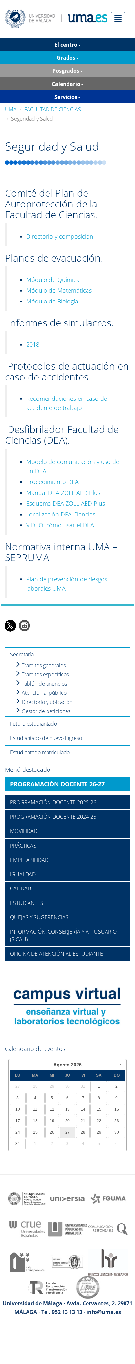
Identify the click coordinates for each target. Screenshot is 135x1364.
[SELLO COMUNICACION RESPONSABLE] (108, 1228)
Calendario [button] (66, 84)
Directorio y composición (59, 236)
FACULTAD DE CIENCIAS (52, 109)
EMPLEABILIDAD (29, 860)
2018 (32, 344)
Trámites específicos (44, 674)
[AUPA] (67, 1228)
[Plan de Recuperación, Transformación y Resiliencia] (47, 1287)
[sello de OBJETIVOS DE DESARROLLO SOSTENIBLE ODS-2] (27, 1198)
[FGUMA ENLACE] (108, 1198)
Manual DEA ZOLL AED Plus (63, 493)
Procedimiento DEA (52, 482)
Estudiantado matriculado (40, 752)
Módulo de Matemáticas (59, 290)
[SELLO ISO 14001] (67, 1261)
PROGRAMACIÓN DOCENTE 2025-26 (53, 802)
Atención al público (43, 692)
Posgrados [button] (65, 70)
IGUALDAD (23, 874)
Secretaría (22, 654)
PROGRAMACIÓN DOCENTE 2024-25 (53, 816)
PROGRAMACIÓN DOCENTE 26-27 (57, 784)
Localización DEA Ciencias (60, 514)
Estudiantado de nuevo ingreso (46, 738)
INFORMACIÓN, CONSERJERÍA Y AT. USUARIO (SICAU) (63, 935)
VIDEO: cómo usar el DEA (60, 525)
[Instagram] (24, 625)
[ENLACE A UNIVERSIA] (67, 1198)
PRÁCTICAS (23, 845)
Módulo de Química (53, 279)
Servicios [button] (65, 97)
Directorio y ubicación (46, 702)
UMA (11, 109)
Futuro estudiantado (33, 723)
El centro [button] (65, 44)
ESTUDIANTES (26, 902)
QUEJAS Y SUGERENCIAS (39, 917)
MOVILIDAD (23, 831)
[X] (10, 625)
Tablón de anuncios (43, 683)
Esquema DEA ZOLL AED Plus (65, 503)
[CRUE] (27, 1228)
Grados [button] (66, 57)
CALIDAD (20, 888)
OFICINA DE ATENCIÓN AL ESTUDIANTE (56, 953)
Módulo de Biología (52, 301)
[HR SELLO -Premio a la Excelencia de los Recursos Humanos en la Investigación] (108, 1261)
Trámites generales (43, 665)
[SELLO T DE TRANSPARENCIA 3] (27, 1261)
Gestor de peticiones (45, 711)
